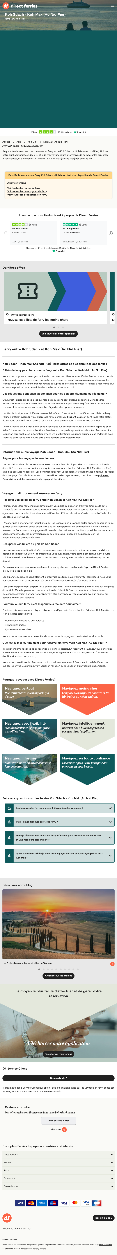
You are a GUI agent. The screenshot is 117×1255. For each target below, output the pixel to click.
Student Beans (75, 417)
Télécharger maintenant (58, 1054)
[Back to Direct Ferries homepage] (19, 5)
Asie (18, 142)
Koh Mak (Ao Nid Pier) (55, 142)
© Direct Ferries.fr (10, 1239)
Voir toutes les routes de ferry (23, 188)
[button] (60, 808)
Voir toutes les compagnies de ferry (27, 191)
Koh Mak (32, 142)
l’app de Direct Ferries (96, 567)
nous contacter (105, 1245)
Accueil (6, 142)
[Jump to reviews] (58, 131)
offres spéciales (80, 380)
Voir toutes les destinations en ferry (27, 195)
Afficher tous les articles (58, 975)
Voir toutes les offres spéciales (59, 333)
